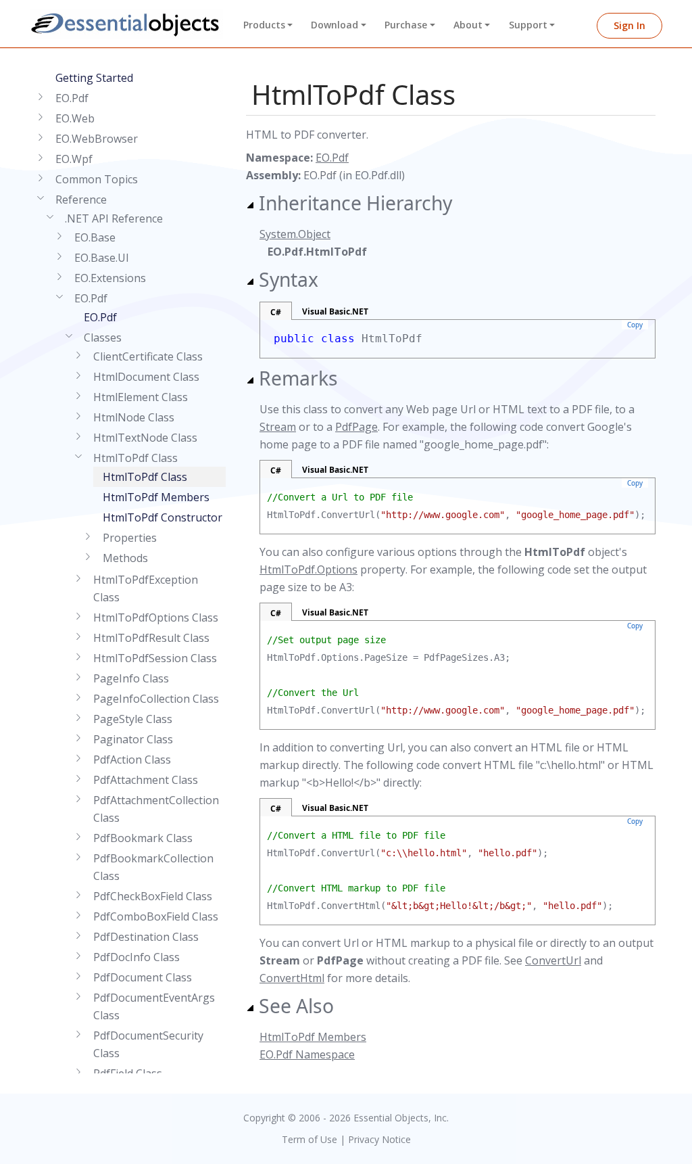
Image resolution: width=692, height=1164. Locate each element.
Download (334, 24)
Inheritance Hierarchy (355, 203)
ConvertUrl (553, 960)
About (468, 24)
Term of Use (309, 1139)
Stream (278, 426)
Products (264, 24)
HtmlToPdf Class (145, 476)
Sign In (629, 25)
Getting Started (94, 77)
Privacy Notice (379, 1139)
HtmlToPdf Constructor (162, 517)
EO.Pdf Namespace (307, 1054)
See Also (296, 1006)
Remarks (298, 378)
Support (528, 24)
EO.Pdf (100, 317)
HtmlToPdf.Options (308, 569)
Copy (635, 324)
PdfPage (356, 426)
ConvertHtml (292, 978)
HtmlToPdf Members (156, 497)
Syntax (288, 279)
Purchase (406, 24)
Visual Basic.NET (335, 311)
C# (275, 312)
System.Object (295, 234)
